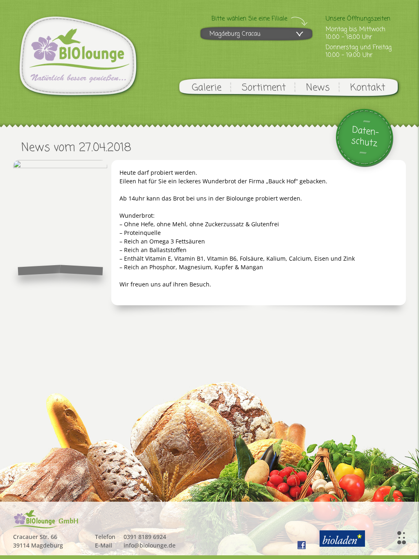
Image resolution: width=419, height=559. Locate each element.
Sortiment (264, 88)
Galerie (206, 88)
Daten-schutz (365, 137)
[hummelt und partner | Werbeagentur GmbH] (401, 537)
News (318, 88)
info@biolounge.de (150, 545)
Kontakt (367, 88)
